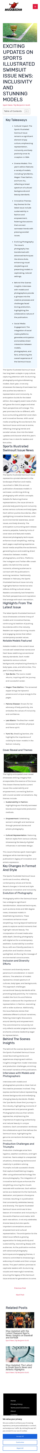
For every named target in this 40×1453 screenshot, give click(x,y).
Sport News (7, 105)
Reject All (20, 1448)
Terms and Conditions (20, 1408)
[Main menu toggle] (35, 6)
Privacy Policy (16, 1404)
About (13, 1411)
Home (13, 1401)
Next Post (20, 1295)
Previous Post (20, 1288)
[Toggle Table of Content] (25, 111)
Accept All (20, 1436)
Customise (20, 1442)
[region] (20, 1434)
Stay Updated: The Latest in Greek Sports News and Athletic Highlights (19, 1367)
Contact (14, 1414)
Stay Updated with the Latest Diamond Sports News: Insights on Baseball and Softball (19, 1334)
